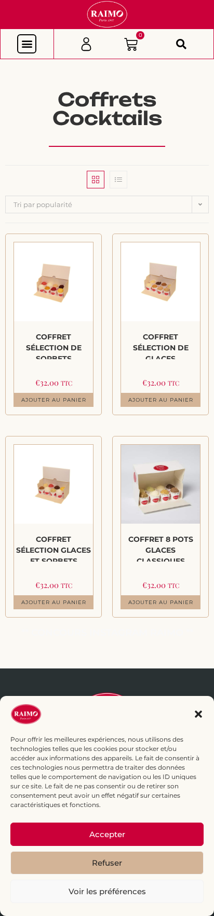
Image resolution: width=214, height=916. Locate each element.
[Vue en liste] (118, 179)
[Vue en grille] (95, 179)
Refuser (107, 863)
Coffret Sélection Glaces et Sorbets (53, 548)
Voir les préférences (107, 891)
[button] (198, 714)
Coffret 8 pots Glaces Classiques (160, 548)
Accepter (107, 834)
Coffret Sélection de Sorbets (54, 345)
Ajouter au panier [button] (53, 400)
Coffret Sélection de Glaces (161, 345)
